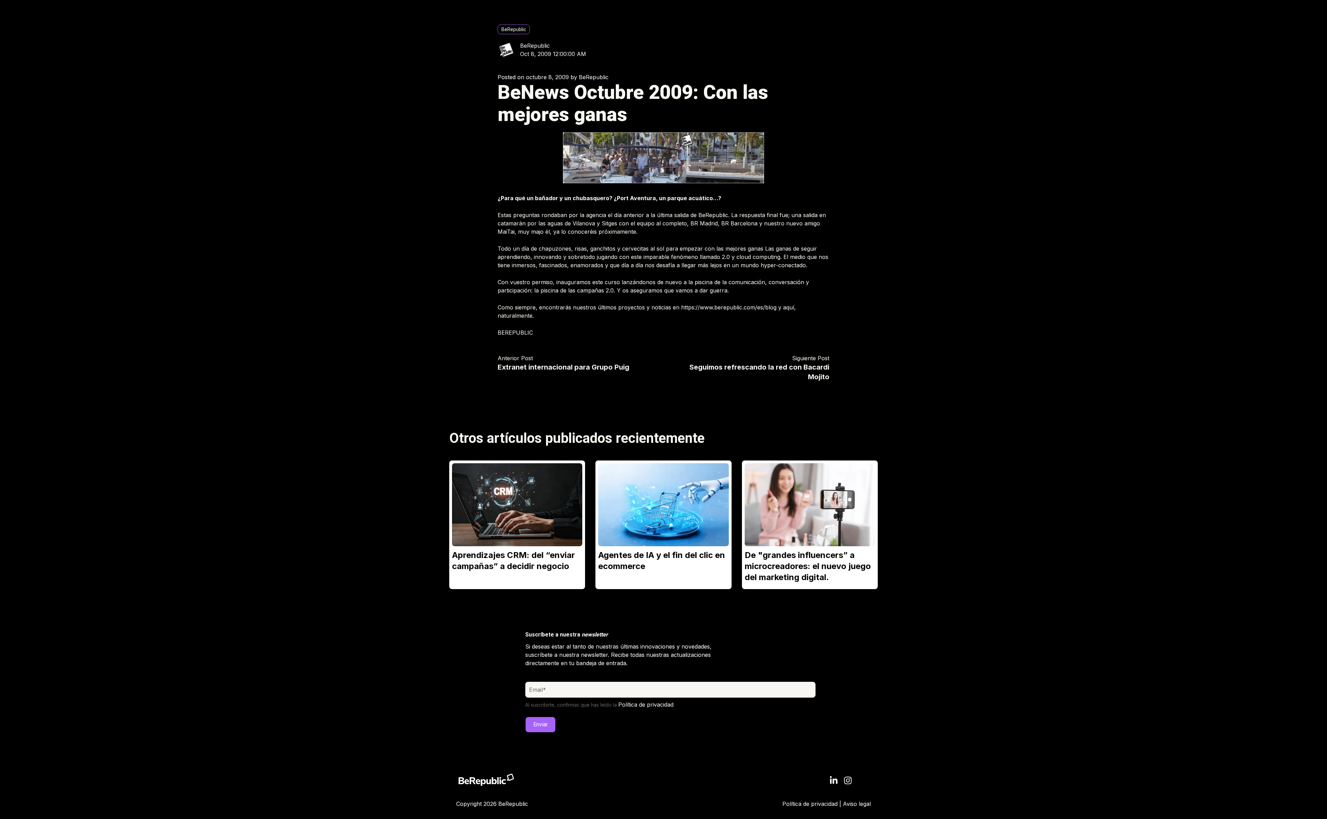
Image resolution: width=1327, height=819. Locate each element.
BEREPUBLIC (515, 332)
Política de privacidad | (812, 803)
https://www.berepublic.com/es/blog (729, 307)
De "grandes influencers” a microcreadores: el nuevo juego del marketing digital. (808, 566)
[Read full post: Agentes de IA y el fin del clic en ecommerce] (663, 504)
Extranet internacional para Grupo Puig (563, 367)
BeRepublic (513, 29)
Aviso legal (857, 803)
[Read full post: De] (810, 504)
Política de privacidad (646, 704)
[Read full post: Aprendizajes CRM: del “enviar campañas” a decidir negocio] (517, 504)
